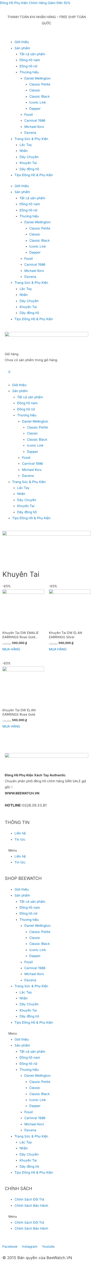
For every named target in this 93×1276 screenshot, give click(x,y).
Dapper (35, 108)
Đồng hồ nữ (28, 66)
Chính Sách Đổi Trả (29, 1199)
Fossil (28, 114)
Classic (34, 90)
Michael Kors (34, 127)
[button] (46, 850)
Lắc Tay (26, 145)
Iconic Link (37, 102)
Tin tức (20, 839)
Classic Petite (39, 84)
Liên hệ (20, 833)
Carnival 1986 (35, 120)
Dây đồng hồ (29, 169)
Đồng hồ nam (30, 60)
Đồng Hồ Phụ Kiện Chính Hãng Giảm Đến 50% (35, 3)
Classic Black (39, 96)
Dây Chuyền (29, 157)
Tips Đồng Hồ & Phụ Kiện (34, 175)
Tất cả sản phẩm (32, 54)
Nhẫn (24, 151)
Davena (30, 133)
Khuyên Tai (28, 163)
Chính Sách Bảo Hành (31, 1205)
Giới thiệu (22, 42)
